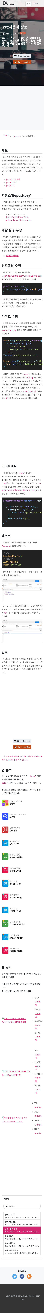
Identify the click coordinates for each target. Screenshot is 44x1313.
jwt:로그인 (10, 185)
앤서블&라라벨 (12, 255)
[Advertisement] (22, 108)
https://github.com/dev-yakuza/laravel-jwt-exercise (19, 218)
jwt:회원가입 (11, 182)
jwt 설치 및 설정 (13, 179)
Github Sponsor (23, 56)
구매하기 (37, 1003)
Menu (36, 3)
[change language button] (28, 4)
